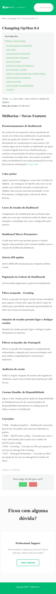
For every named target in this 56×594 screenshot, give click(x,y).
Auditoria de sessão (13, 82)
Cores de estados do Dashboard (18, 54)
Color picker (11, 50)
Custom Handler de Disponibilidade (20, 86)
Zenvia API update (13, 62)
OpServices (34, 587)
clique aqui (32, 164)
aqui (11, 98)
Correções (10, 90)
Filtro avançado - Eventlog (16, 70)
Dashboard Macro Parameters (17, 58)
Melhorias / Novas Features (15, 41)
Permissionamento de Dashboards (19, 46)
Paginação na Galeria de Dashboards (20, 66)
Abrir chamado (28, 562)
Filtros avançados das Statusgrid (18, 78)
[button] (23, 484)
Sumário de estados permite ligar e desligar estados (25, 74)
